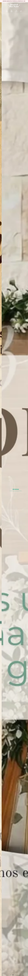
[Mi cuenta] (11, 11)
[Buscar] (7, 11)
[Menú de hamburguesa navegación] (21, 11)
